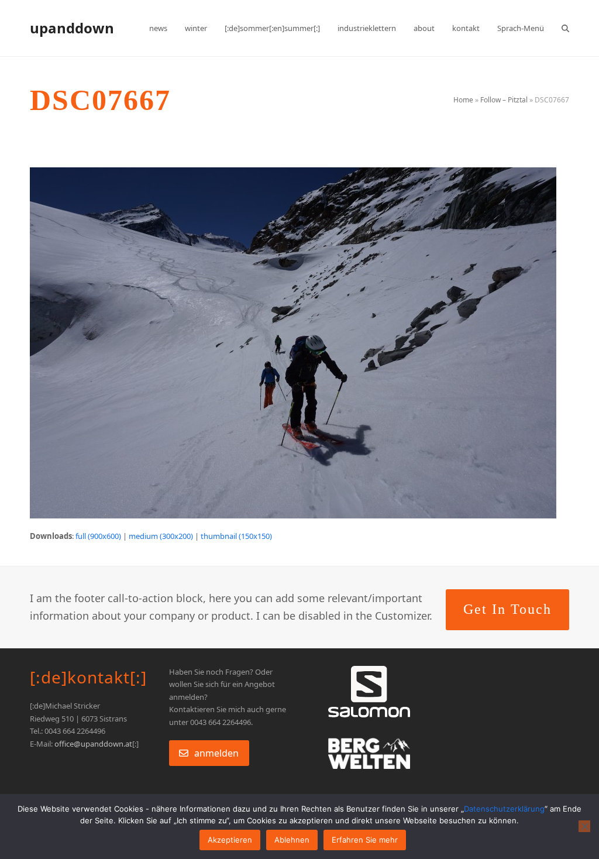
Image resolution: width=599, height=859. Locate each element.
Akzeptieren (230, 839)
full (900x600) (98, 536)
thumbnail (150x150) (236, 536)
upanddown (72, 27)
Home (463, 100)
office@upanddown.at (93, 743)
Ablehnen (291, 839)
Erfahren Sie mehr (365, 839)
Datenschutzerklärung (504, 808)
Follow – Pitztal (504, 100)
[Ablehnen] (584, 826)
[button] (565, 28)
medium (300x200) (161, 536)
